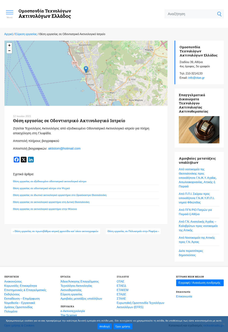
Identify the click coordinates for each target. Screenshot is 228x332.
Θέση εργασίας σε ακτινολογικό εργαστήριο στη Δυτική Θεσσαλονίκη (51, 202)
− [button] (9, 50)
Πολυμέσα (10, 311)
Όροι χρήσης (122, 326)
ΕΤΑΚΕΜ (122, 290)
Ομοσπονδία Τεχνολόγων (45, 14)
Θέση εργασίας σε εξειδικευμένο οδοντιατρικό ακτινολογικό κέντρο (49, 181)
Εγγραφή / (199, 282)
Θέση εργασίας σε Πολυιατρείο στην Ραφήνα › (133, 231)
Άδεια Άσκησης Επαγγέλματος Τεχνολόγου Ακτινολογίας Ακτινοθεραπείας (80, 286)
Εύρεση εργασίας (71, 294)
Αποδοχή (104, 326)
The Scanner (69, 315)
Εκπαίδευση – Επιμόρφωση (22, 298)
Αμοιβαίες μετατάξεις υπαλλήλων (81, 298)
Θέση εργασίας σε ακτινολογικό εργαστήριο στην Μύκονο (45, 209)
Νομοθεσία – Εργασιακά (19, 302)
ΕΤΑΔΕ (121, 294)
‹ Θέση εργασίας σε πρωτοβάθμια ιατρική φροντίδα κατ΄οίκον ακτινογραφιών (55, 231)
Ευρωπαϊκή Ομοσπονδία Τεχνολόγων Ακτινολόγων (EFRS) (140, 305)
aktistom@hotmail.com (64, 148)
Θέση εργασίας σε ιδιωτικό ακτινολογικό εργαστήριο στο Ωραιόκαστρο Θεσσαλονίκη (60, 195)
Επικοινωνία (184, 296)
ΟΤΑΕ (120, 281)
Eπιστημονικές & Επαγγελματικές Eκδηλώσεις (25, 292)
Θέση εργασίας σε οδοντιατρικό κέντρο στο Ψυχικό (41, 188)
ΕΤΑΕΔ (121, 285)
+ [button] (9, 45)
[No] (223, 324)
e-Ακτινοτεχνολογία (73, 311)
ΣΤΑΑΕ (121, 298)
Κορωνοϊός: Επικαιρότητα (20, 285)
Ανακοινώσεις (13, 281)
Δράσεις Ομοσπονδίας (18, 307)
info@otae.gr (196, 77)
